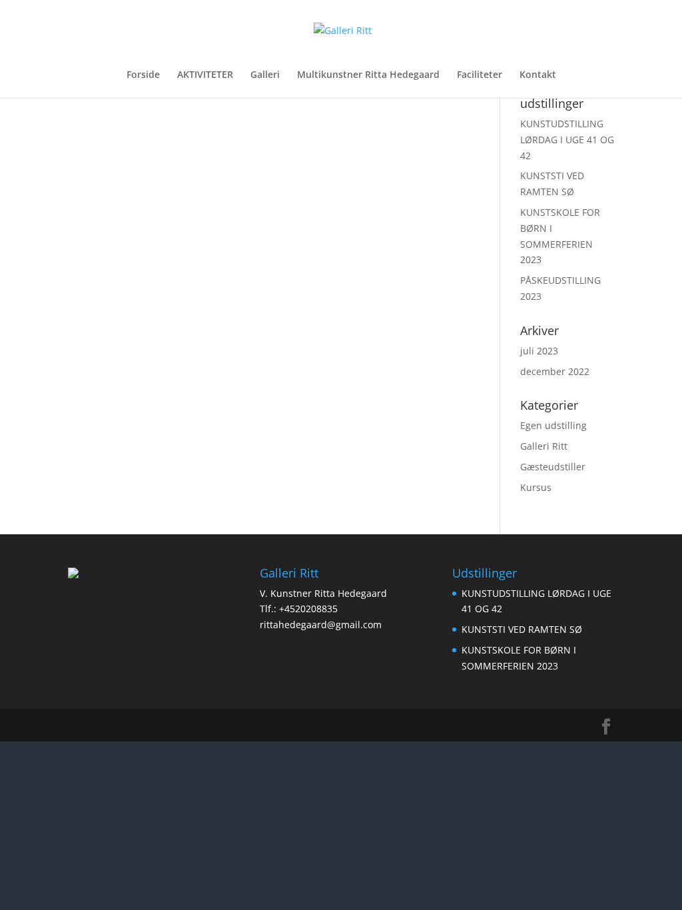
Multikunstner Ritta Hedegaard (368, 75)
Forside (143, 75)
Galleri (265, 75)
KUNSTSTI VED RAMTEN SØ (522, 629)
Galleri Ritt (543, 446)
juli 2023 (539, 350)
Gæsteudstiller (552, 466)
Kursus (535, 487)
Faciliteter (479, 75)
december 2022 (554, 371)
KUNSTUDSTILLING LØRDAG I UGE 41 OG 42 (567, 139)
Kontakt (537, 75)
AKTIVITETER (205, 75)
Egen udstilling (553, 425)
